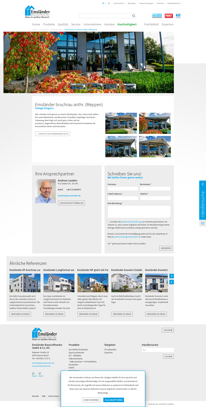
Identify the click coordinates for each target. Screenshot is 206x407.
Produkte (49, 24)
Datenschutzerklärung (132, 221)
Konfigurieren (91, 400)
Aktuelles (132, 3)
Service (75, 24)
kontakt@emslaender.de (43, 363)
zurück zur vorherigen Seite (53, 133)
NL (109, 3)
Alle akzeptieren (113, 400)
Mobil (60, 189)
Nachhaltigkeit (127, 24)
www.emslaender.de (41, 366)
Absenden (166, 248)
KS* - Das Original (178, 16)
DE (103, 3)
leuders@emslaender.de (69, 195)
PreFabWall (151, 24)
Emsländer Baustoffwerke (37, 11)
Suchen (168, 356)
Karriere (109, 24)
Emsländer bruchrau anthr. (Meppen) (81, 29)
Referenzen (56, 29)
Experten (167, 24)
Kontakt (160, 3)
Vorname (112, 184)
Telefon (144, 193)
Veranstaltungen (146, 3)
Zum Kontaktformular (71, 203)
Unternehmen (92, 24)
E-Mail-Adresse (115, 193)
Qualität (63, 24)
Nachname (145, 184)
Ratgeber (110, 344)
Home (36, 24)
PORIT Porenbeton (169, 16)
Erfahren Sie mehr (20, 314)
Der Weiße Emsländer (157, 16)
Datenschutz (119, 3)
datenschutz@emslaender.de (127, 236)
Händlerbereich (173, 3)
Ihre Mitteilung (115, 203)
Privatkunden (110, 349)
